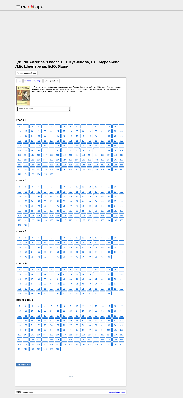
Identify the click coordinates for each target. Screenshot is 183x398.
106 (38, 155)
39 (45, 136)
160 (57, 169)
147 (83, 164)
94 (71, 150)
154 (19, 169)
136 (121, 160)
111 (70, 155)
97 (90, 150)
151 (108, 164)
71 (32, 145)
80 (90, 145)
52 (19, 141)
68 (121, 141)
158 (45, 169)
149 (96, 164)
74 (51, 145)
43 (71, 136)
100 (108, 150)
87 (26, 150)
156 (32, 169)
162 (70, 169)
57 (51, 141)
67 (115, 141)
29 (90, 131)
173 (32, 174)
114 (89, 155)
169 (115, 169)
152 (115, 164)
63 (90, 141)
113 (83, 155)
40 (51, 136)
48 (102, 136)
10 (77, 126)
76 (64, 145)
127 (64, 160)
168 (108, 169)
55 (39, 141)
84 (115, 145)
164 (83, 169)
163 (77, 169)
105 (32, 155)
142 (51, 164)
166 (96, 169)
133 (102, 160)
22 (45, 131)
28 (83, 131)
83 (109, 145)
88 (32, 150)
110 (64, 155)
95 (77, 150)
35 (19, 136)
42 (64, 136)
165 (89, 169)
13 (96, 126)
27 (77, 131)
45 (83, 136)
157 (38, 169)
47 (96, 136)
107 (45, 155)
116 (102, 155)
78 (77, 145)
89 (39, 150)
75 (58, 145)
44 (77, 136)
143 (57, 164)
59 (64, 141)
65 (102, 141)
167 (102, 169)
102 (121, 150)
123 (38, 160)
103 (19, 155)
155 (25, 169)
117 (108, 155)
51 (121, 136)
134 (108, 160)
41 (58, 136)
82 (102, 145)
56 (45, 141)
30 (96, 131)
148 (89, 164)
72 (39, 145)
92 (58, 150)
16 (115, 126)
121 (25, 160)
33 (115, 131)
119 (121, 155)
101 (115, 150)
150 (102, 164)
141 (45, 164)
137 (19, 164)
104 (25, 155)
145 (70, 164)
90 (45, 150)
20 (32, 131)
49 (109, 136)
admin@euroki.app (117, 392)
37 (32, 136)
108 (51, 155)
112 (77, 155)
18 (19, 131)
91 (51, 150)
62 (83, 141)
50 (115, 136)
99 (102, 150)
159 (51, 169)
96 (83, 150)
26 (71, 131)
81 (96, 145)
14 (102, 126)
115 (96, 155)
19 (26, 131)
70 (26, 145)
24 (58, 131)
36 (26, 136)
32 (109, 131)
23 (51, 131)
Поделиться (25, 365)
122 (32, 160)
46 (90, 136)
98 (96, 150)
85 (121, 145)
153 (121, 164)
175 (45, 174)
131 (89, 160)
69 (19, 145)
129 (77, 160)
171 (19, 174)
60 (71, 141)
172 (25, 174)
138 (25, 164)
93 (64, 150)
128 (70, 160)
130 (83, 160)
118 (115, 155)
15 (109, 126)
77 (71, 145)
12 (90, 126)
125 (51, 160)
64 (96, 141)
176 (51, 174)
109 (57, 155)
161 (64, 169)
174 (38, 174)
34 (121, 131)
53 (26, 141)
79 (83, 145)
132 (96, 160)
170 (121, 169)
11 (83, 126)
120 (19, 160)
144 (64, 164)
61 (77, 141)
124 (45, 160)
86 (19, 150)
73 (45, 145)
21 (39, 131)
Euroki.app (32, 7)
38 (39, 136)
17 (121, 126)
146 (77, 164)
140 (38, 164)
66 (109, 141)
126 (57, 160)
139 (32, 164)
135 (115, 160)
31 (102, 131)
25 (64, 131)
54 (32, 141)
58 (58, 141)
